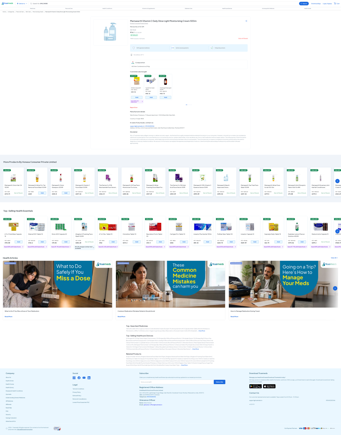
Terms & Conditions (78, 389)
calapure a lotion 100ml (147, 361)
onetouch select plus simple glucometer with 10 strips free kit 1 (194, 345)
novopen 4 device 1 (171, 349)
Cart (338, 3)
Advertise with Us (11, 421)
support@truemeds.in (137, 126)
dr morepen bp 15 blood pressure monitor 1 (162, 345)
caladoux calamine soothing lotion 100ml (189, 358)
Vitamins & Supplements (148, 8)
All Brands (8, 404)
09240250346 (149, 126)
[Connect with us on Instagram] (74, 377)
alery (163, 331)
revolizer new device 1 (184, 349)
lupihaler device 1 (145, 342)
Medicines (32, 8)
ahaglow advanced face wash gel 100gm (153, 356)
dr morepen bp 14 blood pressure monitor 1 (169, 338)
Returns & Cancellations (79, 399)
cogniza (141, 328)
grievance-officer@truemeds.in (153, 405)
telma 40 (129, 328)
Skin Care (28, 11)
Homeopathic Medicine (268, 8)
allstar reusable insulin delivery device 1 (167, 347)
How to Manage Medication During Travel (245, 311)
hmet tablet (193, 328)
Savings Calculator (11, 418)
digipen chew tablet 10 (186, 363)
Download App (316, 3)
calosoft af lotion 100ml (176, 361)
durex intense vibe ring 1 (158, 349)
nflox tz (137, 331)
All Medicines (9, 401)
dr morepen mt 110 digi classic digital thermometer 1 (141, 338)
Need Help (9, 408)
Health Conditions (107, 8)
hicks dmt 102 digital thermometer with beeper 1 (140, 347)
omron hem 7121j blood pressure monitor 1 (191, 347)
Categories (11, 11)
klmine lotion (144, 331)
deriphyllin (194, 331)
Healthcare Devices (227, 8)
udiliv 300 (135, 328)
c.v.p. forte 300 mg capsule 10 (167, 358)
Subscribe (219, 382)
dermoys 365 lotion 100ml (170, 363)
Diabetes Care (188, 8)
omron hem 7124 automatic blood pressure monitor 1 (166, 342)
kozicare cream (179, 331)
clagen (151, 331)
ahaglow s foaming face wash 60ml (201, 356)
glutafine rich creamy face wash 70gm (168, 365)
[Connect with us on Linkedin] (89, 377)
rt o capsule (185, 328)
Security (8, 414)
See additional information (25, 429)
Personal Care (68, 8)
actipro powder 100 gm (133, 356)
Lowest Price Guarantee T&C (81, 402)
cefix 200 (187, 331)
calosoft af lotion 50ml (192, 361)
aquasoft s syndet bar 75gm (148, 358)
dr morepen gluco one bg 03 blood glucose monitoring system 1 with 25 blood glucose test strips (177, 340)
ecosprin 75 (167, 328)
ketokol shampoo (203, 328)
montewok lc (130, 331)
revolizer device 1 (188, 342)
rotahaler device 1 (188, 338)
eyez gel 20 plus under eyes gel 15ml (145, 365)
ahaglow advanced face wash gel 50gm (178, 356)
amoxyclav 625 (176, 328)
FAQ (7, 411)
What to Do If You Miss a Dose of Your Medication (22, 311)
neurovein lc (170, 331)
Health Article (9, 381)
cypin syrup (158, 331)
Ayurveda (8, 394)
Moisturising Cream (38, 11)
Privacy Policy (77, 392)
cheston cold (149, 328)
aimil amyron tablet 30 (133, 358)
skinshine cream (158, 328)
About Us (8, 377)
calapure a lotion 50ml (162, 361)
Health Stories (10, 384)
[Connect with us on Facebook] (79, 377)
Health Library (10, 387)
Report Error (133, 107)
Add (136, 97)
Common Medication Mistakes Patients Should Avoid (136, 311)
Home (4, 11)
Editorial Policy (77, 395)
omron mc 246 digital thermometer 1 (138, 345)
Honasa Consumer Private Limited (139, 23)
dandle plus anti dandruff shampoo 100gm (149, 363)
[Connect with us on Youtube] (84, 377)
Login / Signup (327, 3)
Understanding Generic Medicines (15, 397)
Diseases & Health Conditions (14, 391)
